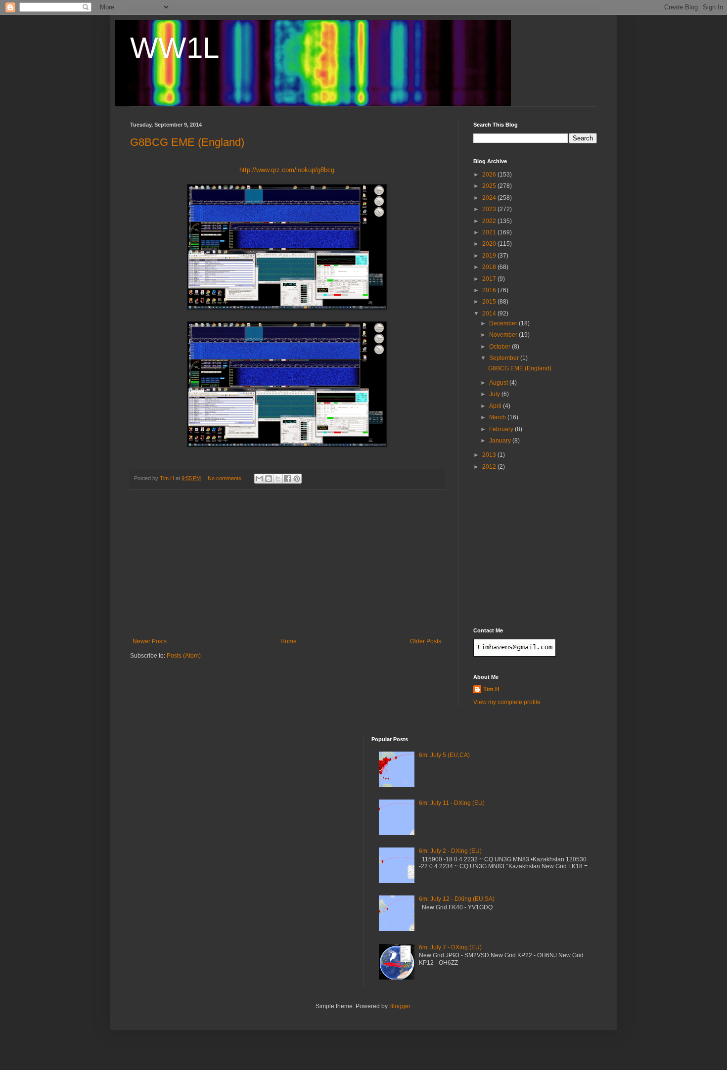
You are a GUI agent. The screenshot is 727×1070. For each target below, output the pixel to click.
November (504, 334)
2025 (490, 185)
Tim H (491, 689)
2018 (490, 267)
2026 (490, 174)
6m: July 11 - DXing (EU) (452, 803)
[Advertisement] (287, 563)
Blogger (399, 1006)
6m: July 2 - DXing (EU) (450, 850)
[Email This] (259, 479)
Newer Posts (150, 641)
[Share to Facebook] (287, 479)
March (498, 417)
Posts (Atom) (184, 655)
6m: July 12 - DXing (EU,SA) (457, 898)
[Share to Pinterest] (297, 479)
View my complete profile (507, 702)
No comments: (226, 478)
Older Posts (425, 641)
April (496, 405)
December (504, 323)
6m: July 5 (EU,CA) (444, 755)
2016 (490, 290)
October (500, 346)
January (500, 440)
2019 (490, 255)
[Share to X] (278, 479)
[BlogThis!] (268, 479)
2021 (490, 232)
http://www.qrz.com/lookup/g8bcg (286, 170)
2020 (490, 243)
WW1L (174, 47)
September (504, 358)
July (495, 394)
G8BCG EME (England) (187, 142)
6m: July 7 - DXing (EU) (450, 947)
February (502, 429)
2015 (490, 301)
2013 (490, 454)
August (499, 382)
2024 (490, 197)
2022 (490, 221)
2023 (490, 209)
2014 (490, 313)
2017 (490, 278)
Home (288, 641)
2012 (490, 466)
